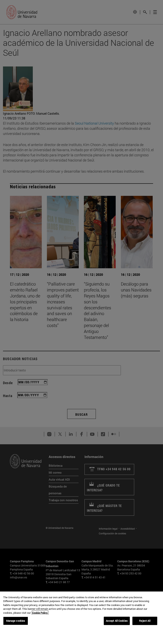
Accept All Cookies (117, 620)
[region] (81, 610)
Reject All (144, 620)
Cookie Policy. (40, 613)
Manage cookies (15, 620)
